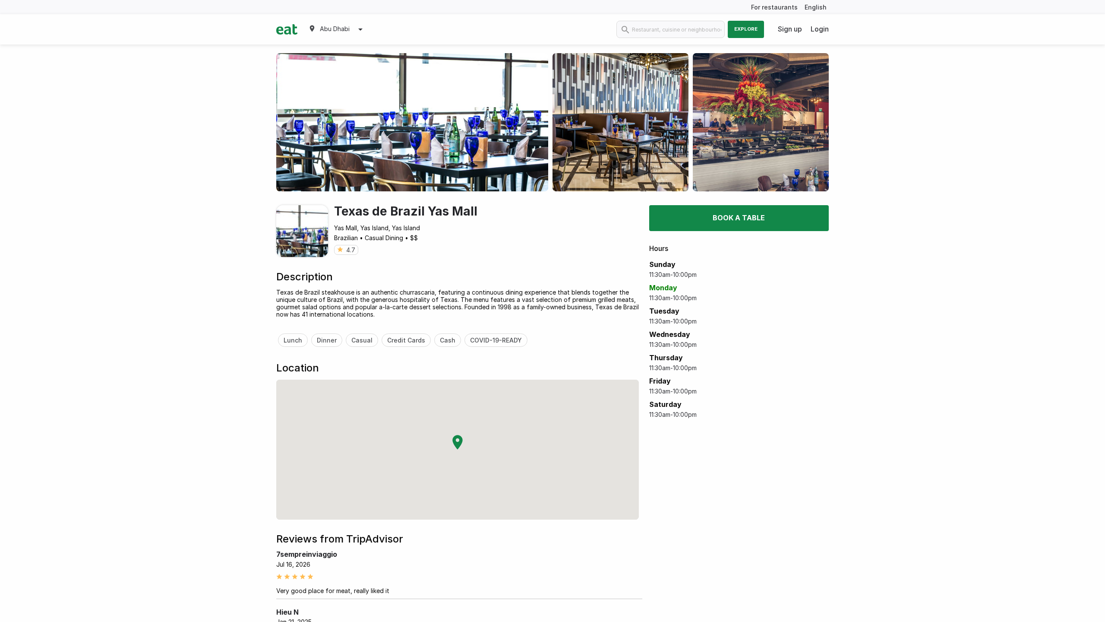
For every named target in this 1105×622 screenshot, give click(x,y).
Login (820, 29)
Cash (447, 340)
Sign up (790, 29)
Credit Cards (406, 340)
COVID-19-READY (496, 340)
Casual (362, 340)
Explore (746, 29)
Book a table (739, 217)
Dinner (327, 340)
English (816, 7)
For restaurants (774, 7)
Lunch (293, 340)
